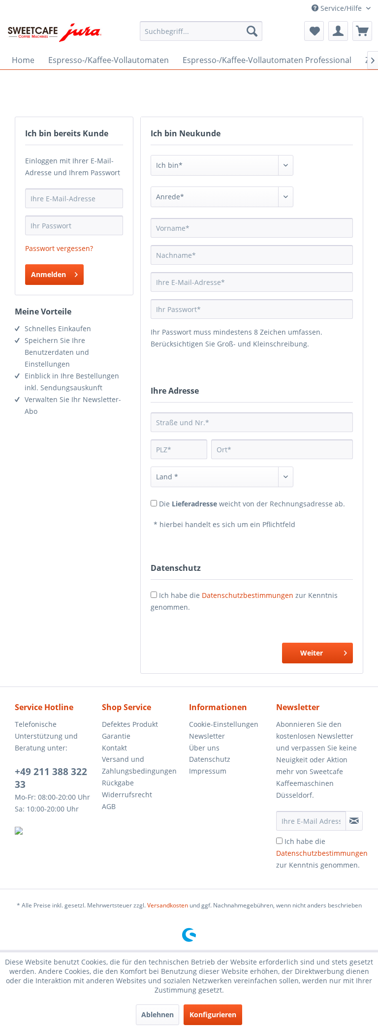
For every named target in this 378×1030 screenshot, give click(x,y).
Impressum (207, 771)
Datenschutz (209, 759)
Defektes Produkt (130, 724)
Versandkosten (167, 905)
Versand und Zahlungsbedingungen (139, 765)
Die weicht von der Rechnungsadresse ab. (252, 503)
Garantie (116, 736)
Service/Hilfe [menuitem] (341, 8)
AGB (109, 806)
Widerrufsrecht (127, 794)
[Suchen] (252, 31)
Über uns (204, 747)
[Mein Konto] (338, 31)
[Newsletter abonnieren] (354, 821)
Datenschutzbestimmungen (247, 595)
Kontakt (114, 747)
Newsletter (207, 736)
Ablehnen (157, 1014)
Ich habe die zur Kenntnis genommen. (322, 853)
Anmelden (48, 274)
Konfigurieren (212, 1014)
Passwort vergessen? (59, 248)
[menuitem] (201, 31)
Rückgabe (118, 782)
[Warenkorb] (362, 31)
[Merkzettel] (314, 31)
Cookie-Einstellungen (223, 724)
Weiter (311, 652)
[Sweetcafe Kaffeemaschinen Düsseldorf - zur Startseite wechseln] (54, 33)
